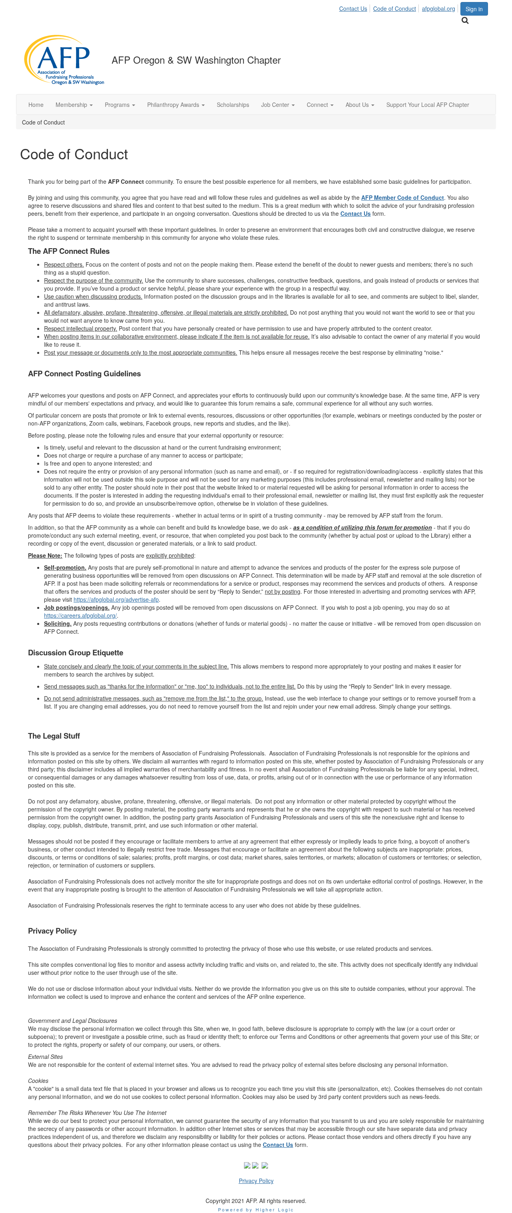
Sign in (474, 9)
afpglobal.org (438, 8)
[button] (74, 104)
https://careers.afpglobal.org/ (80, 615)
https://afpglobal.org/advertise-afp (116, 599)
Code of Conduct (394, 8)
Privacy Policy (256, 1181)
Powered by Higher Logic (256, 1209)
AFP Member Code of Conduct (402, 197)
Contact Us (353, 8)
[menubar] (399, 7)
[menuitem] (355, 7)
